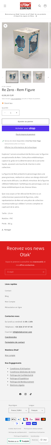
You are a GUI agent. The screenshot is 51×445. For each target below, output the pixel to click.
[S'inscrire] (43, 272)
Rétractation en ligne (13, 307)
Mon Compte (10, 302)
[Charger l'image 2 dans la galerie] (25, 77)
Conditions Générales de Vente (22, 372)
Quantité (5, 108)
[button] (5, 6)
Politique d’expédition (21, 436)
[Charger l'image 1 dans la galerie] (12, 77)
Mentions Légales (17, 385)
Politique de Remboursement (22, 382)
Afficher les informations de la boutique (21, 147)
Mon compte (10, 355)
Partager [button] (7, 230)
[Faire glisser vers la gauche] (2, 77)
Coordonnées (35, 436)
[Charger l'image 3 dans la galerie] (39, 77)
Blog (7, 296)
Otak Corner (17, 428)
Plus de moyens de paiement (25, 134)
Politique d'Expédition (19, 378)
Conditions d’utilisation (37, 432)
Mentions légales (37, 440)
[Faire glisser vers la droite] (48, 77)
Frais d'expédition (16, 98)
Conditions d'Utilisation (20, 368)
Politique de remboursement (33, 428)
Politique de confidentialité (18, 432)
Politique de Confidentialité (21, 375)
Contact (8, 291)
